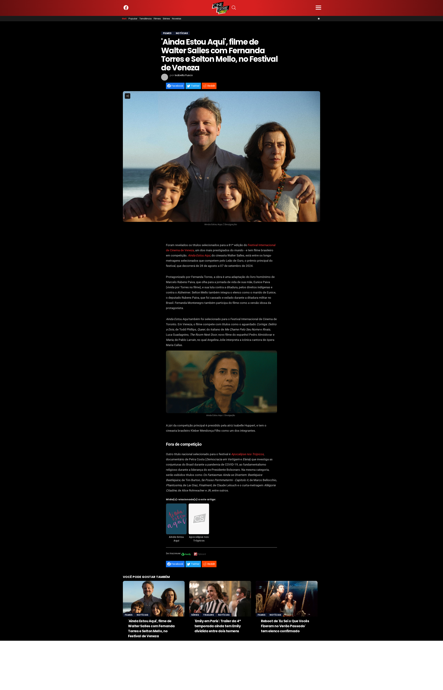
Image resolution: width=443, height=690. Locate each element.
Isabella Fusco (184, 75)
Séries (166, 18)
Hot (124, 18)
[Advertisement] (104, 665)
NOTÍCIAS (182, 33)
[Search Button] (234, 8)
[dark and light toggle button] (318, 19)
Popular (133, 18)
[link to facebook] (126, 9)
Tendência (145, 18)
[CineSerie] (220, 8)
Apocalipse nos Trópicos (247, 454)
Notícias (142, 615)
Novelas (176, 18)
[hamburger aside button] (318, 8)
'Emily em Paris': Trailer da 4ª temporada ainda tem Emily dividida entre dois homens (218, 626)
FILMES (167, 33)
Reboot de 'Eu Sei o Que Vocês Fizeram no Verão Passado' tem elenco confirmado (285, 626)
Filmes (157, 18)
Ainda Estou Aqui (199, 255)
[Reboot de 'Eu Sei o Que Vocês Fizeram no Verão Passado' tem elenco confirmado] (287, 599)
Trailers (208, 615)
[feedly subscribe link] (186, 554)
